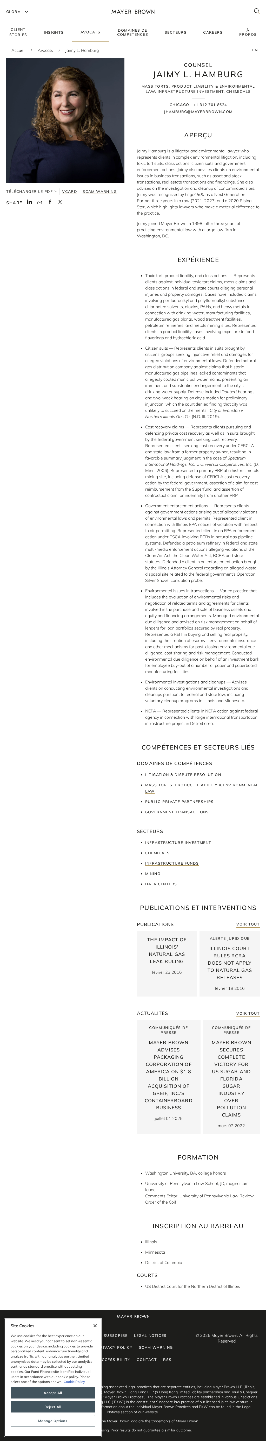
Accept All (53, 1393)
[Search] (257, 11)
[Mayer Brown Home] (133, 11)
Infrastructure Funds (172, 863)
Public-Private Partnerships (179, 801)
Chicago (179, 104)
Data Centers (161, 884)
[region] (53, 1377)
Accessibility (114, 1359)
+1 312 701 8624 (210, 104)
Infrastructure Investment (178, 842)
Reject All (52, 1407)
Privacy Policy (115, 1347)
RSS (167, 1359)
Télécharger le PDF (29, 191)
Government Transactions (177, 812)
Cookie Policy (74, 1382)
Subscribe (116, 1335)
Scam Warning (100, 191)
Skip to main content (25, 4)
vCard (69, 191)
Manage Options (52, 1421)
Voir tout (248, 924)
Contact (147, 1359)
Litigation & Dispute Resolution (183, 774)
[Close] (95, 1325)
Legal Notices (150, 1335)
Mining (152, 873)
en (255, 50)
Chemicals (157, 853)
